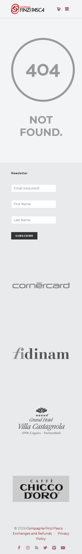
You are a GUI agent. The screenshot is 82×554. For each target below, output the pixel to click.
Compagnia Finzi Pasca (44, 528)
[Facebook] (19, 548)
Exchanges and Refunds (32, 533)
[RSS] (37, 548)
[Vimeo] (54, 548)
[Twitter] (45, 548)
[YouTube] (63, 548)
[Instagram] (28, 548)
